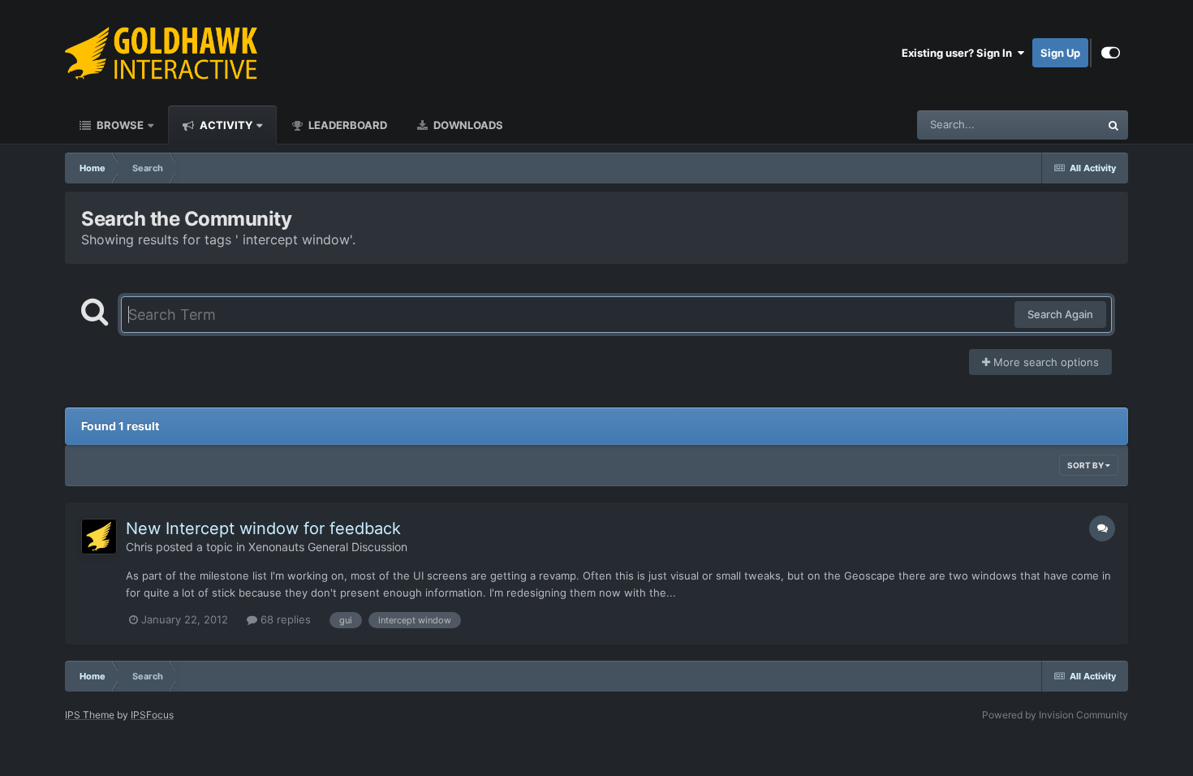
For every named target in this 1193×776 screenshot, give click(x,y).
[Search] (1113, 125)
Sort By (1086, 465)
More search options (1044, 362)
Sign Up (1060, 52)
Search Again (1060, 314)
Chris (139, 547)
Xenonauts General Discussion (327, 547)
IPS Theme (89, 715)
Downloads (467, 125)
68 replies (284, 619)
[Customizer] (1110, 52)
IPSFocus (152, 715)
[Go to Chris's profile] (99, 536)
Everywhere (1050, 125)
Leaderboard (346, 125)
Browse (119, 125)
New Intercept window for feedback (263, 528)
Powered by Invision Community (1055, 715)
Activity (224, 125)
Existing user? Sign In (959, 52)
